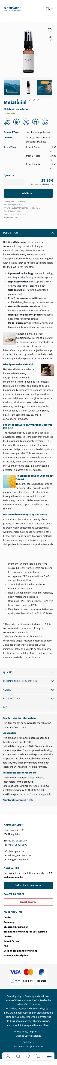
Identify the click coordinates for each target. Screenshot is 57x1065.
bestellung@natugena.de (17, 855)
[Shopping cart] (39, 1056)
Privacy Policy (21, 1031)
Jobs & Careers (12, 941)
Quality (7, 672)
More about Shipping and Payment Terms (28, 1025)
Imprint (33, 1031)
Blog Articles (11, 698)
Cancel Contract (28, 902)
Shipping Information (16, 927)
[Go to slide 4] (29, 100)
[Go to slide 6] (38, 100)
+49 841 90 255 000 (17, 840)
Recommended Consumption (20, 681)
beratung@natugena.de (16, 859)
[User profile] (8, 1056)
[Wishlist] (28, 1056)
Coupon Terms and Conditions (20, 951)
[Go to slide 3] (25, 100)
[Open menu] (49, 1056)
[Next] (55, 88)
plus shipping (47, 184)
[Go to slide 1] (17, 100)
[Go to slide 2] (21, 100)
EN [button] (48, 9)
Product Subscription (16, 955)
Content (8, 690)
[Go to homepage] (12, 8)
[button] (18, 1056)
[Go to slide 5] (34, 100)
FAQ (5, 707)
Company (9, 922)
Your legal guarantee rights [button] (18, 800)
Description (10, 232)
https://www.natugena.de (37, 794)
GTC (41, 1031)
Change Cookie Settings (28, 1036)
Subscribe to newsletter (28, 885)
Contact (8, 917)
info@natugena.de (14, 851)
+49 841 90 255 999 (17, 845)
